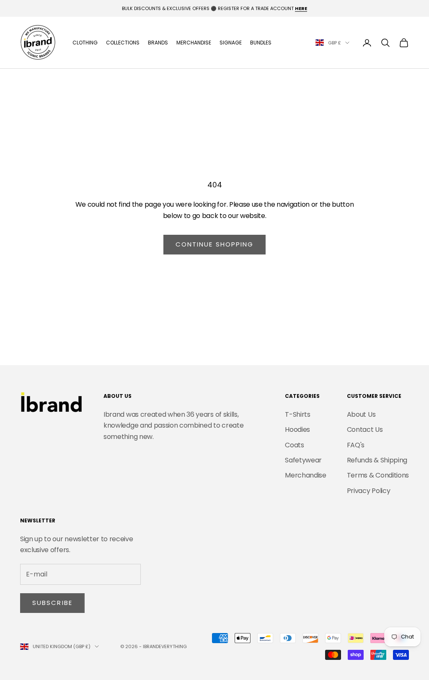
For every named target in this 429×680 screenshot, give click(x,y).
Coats (294, 445)
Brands (158, 42)
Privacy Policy (368, 491)
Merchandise (193, 42)
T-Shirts (297, 414)
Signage (231, 42)
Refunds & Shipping (377, 460)
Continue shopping (215, 244)
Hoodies (297, 429)
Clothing (85, 42)
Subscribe (52, 602)
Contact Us (365, 429)
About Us (361, 414)
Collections (123, 42)
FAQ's (355, 445)
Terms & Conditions (378, 475)
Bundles (260, 42)
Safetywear (303, 460)
